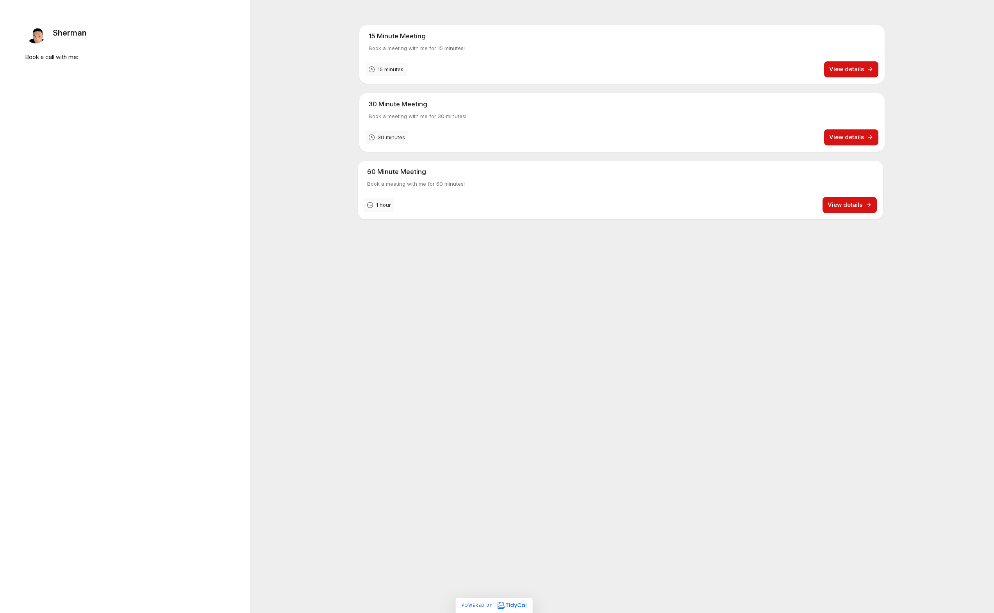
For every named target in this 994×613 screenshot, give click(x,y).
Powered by (478, 605)
